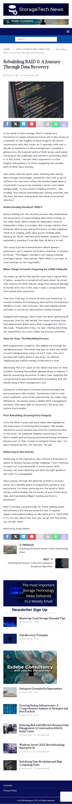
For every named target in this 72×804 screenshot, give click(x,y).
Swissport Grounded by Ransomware (40, 688)
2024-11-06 (12, 75)
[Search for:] (36, 39)
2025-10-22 (27, 622)
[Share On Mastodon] (64, 124)
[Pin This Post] (32, 124)
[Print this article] (48, 124)
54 (38, 622)
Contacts (7, 785)
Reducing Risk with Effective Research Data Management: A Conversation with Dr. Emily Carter (44, 728)
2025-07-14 (27, 715)
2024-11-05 (27, 768)
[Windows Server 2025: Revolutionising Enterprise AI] (10, 748)
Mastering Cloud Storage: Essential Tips (42, 618)
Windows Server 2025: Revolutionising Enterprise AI (41, 746)
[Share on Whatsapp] (56, 124)
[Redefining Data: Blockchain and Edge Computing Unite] (10, 765)
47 (38, 638)
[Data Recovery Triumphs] (10, 639)
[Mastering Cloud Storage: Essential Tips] (10, 622)
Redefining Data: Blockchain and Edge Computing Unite (40, 763)
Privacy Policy (10, 790)
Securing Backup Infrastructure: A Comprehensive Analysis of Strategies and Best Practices (43, 708)
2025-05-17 (27, 692)
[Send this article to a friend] (40, 124)
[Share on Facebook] (7, 124)
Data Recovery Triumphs (33, 635)
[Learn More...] (30, 682)
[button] (67, 31)
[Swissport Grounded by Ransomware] (10, 692)
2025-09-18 (27, 638)
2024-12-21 (26, 751)
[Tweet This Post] (15, 124)
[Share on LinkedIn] (24, 124)
